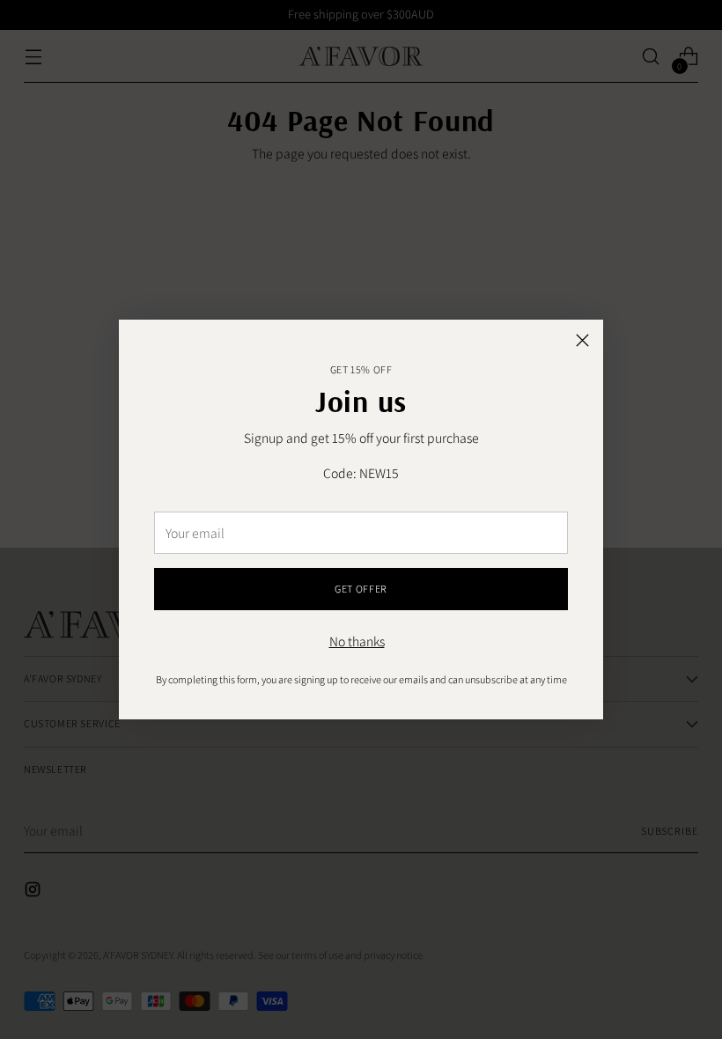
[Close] (582, 340)
